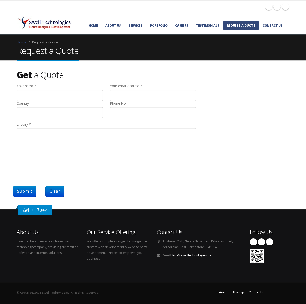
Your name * (27, 86)
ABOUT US (113, 25)
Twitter (277, 6)
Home (21, 42)
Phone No (118, 103)
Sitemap (238, 292)
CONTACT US (273, 25)
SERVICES (135, 25)
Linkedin (285, 6)
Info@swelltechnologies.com (192, 255)
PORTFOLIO (159, 25)
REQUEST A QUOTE (241, 25)
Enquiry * (24, 124)
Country (23, 103)
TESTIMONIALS (207, 25)
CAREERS (181, 25)
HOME (93, 25)
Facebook (268, 6)
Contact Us (256, 292)
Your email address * (126, 86)
